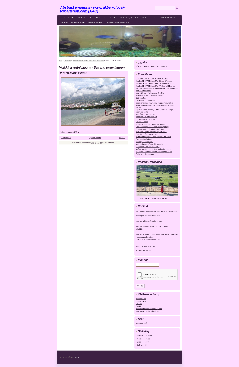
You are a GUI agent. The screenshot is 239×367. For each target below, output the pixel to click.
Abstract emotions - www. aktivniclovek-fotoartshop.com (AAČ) (92, 9)
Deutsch (164, 67)
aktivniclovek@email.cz (144, 250)
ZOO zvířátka (141, 98)
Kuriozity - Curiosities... (144, 142)
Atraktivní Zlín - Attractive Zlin (146, 117)
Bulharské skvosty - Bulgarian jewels (149, 95)
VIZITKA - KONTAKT (78, 22)
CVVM (138, 306)
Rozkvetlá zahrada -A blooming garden (150, 124)
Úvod (62, 18)
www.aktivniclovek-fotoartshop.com (149, 309)
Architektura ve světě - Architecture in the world (153, 137)
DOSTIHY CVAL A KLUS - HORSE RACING (152, 79)
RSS (79, 357)
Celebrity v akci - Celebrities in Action (150, 129)
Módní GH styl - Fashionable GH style (150, 93)
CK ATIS (139, 304)
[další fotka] (123, 103)
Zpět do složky (95, 138)
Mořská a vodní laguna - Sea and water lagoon (88, 60)
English (146, 67)
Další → (122, 138)
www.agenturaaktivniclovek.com (148, 311)
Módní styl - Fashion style (145, 114)
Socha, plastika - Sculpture (146, 119)
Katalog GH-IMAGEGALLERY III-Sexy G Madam (154, 81)
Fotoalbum (64, 22)
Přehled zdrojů (141, 323)
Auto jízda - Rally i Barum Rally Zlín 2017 (151, 132)
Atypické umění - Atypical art (146, 134)
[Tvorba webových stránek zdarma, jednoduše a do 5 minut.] (76, 357)
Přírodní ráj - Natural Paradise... (147, 147)
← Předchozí (66, 138)
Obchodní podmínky (95, 22)
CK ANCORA (141, 301)
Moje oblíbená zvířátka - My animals (149, 144)
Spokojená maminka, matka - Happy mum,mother (154, 103)
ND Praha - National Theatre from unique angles (154, 152)
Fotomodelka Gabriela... (145, 139)
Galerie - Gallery (142, 122)
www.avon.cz (141, 299)
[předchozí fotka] (63, 103)
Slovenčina (155, 67)
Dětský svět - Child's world (145, 100)
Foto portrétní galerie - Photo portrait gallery (152, 127)
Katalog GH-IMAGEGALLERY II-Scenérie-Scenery (154, 84)
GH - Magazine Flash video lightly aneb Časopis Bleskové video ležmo (133, 18)
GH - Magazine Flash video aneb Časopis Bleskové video (87, 18)
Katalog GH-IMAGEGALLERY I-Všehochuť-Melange (155, 86)
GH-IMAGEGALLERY (167, 18)
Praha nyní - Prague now (145, 154)
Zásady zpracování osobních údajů (117, 22)
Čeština (139, 67)
